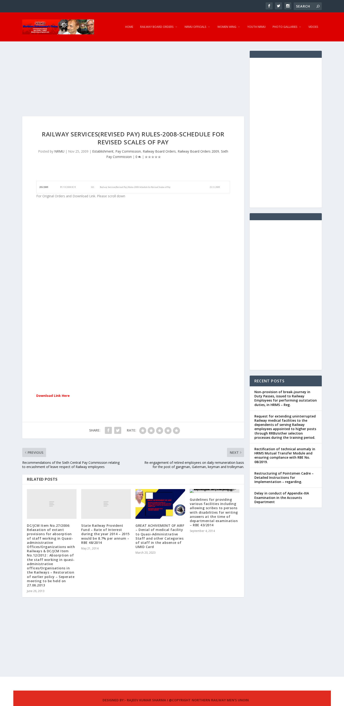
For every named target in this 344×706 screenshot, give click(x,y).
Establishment (102, 151)
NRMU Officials (195, 27)
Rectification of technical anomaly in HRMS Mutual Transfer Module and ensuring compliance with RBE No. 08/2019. (284, 455)
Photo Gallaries (285, 27)
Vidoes (313, 27)
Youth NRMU (256, 27)
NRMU (59, 151)
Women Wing (226, 27)
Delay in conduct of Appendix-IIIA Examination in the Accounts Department (281, 497)
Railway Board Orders (157, 27)
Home (129, 27)
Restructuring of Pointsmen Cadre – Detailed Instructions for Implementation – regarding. (284, 477)
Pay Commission (128, 151)
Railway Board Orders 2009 (198, 151)
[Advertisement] (133, 83)
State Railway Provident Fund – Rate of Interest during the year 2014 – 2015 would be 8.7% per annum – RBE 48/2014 (105, 534)
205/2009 (43, 187)
